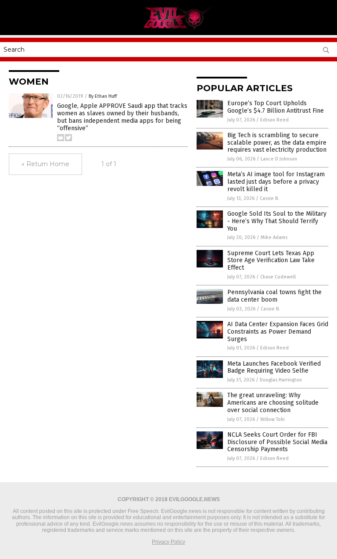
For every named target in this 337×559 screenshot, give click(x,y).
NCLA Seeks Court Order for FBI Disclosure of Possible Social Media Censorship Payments (277, 442)
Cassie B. (269, 198)
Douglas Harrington (281, 380)
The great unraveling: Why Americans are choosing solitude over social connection (273, 403)
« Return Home (45, 164)
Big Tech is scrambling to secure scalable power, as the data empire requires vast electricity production (276, 143)
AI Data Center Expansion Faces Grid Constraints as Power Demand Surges (277, 331)
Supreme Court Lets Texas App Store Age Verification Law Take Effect (271, 260)
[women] (168, 29)
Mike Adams (274, 237)
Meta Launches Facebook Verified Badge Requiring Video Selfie (274, 367)
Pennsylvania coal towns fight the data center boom (274, 295)
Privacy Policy (168, 542)
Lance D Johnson (279, 159)
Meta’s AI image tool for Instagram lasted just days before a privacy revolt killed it (276, 182)
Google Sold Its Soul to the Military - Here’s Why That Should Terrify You (276, 221)
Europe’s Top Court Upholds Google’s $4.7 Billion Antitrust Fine (275, 107)
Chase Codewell (278, 277)
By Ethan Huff (103, 96)
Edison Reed (274, 120)
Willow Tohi (272, 419)
